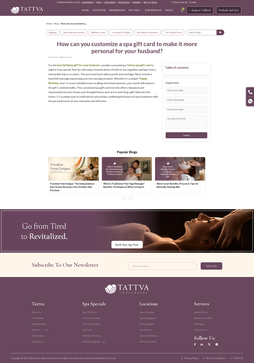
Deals (169, 10)
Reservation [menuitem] (38, 335)
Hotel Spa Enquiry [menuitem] (91, 318)
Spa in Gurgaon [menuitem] (147, 323)
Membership (117, 10)
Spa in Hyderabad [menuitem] (149, 335)
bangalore (123, 2)
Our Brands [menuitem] (37, 318)
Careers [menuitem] (36, 329)
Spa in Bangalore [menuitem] (148, 318)
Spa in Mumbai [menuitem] (147, 312)
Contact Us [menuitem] (37, 341)
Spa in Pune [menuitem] (145, 329)
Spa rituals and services (74, 32)
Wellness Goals (98, 32)
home (85, 10)
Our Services (153, 10)
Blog (56, 23)
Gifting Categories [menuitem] (91, 341)
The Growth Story (173, 32)
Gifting (134, 10)
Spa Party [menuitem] (87, 329)
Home (49, 23)
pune (98, 2)
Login (194, 2)
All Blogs (53, 32)
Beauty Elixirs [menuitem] (201, 312)
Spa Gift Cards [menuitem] (89, 312)
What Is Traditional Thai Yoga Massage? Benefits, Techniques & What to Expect (123, 185)
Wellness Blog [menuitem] (39, 323)
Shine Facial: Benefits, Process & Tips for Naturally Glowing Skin (177, 185)
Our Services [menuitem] (200, 329)
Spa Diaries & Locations (147, 32)
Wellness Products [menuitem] (91, 335)
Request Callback (201, 10)
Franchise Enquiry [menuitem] (91, 323)
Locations (99, 10)
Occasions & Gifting (121, 32)
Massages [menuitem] (199, 323)
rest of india (150, 2)
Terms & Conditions (215, 358)
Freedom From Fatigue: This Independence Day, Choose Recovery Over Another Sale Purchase (72, 187)
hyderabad (87, 2)
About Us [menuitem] (36, 312)
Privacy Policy (191, 358)
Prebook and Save (229, 10)
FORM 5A (238, 358)
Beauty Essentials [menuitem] (203, 318)
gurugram (109, 2)
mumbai (137, 2)
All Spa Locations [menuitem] (148, 341)
